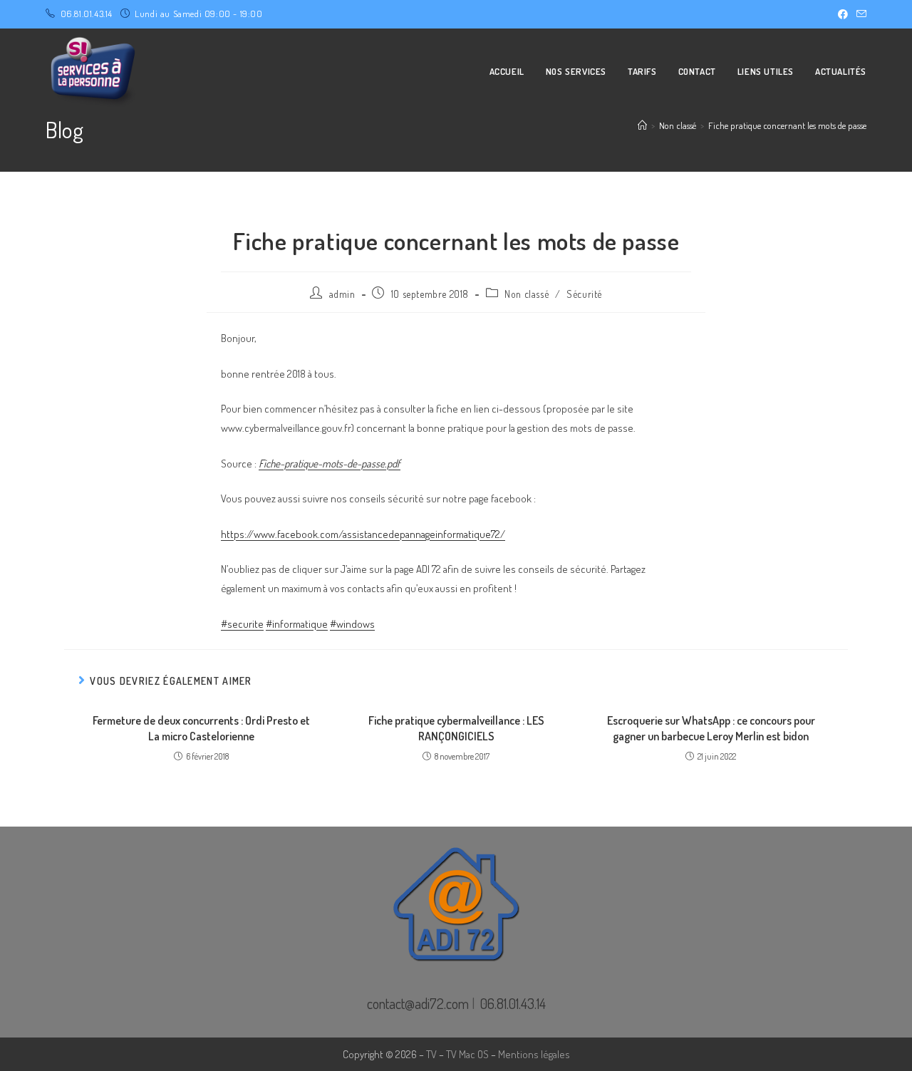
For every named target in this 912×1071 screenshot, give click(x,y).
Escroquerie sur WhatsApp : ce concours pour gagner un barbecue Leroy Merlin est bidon (711, 728)
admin (342, 294)
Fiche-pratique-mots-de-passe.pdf (329, 463)
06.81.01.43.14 (87, 13)
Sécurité (584, 294)
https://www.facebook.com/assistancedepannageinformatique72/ (363, 534)
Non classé (526, 294)
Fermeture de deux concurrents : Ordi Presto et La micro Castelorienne (201, 728)
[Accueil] (642, 125)
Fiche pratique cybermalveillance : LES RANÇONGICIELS (456, 728)
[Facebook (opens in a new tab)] (843, 14)
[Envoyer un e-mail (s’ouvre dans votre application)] (859, 14)
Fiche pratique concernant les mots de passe (787, 125)
